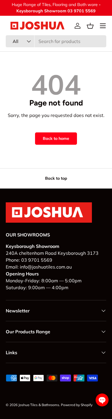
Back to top (56, 178)
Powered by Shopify (76, 405)
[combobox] (56, 41)
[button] (90, 25)
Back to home (56, 138)
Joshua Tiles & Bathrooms (38, 405)
